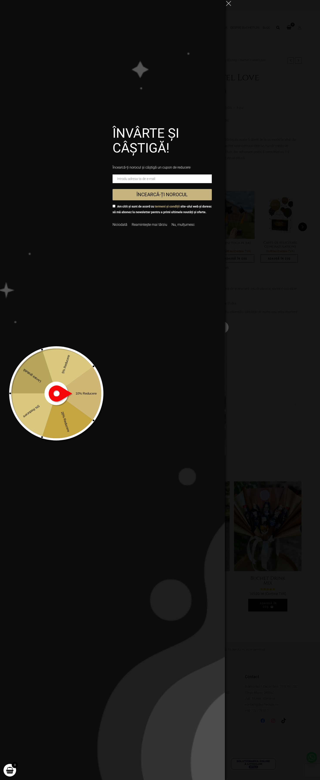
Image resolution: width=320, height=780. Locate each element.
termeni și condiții (167, 206)
